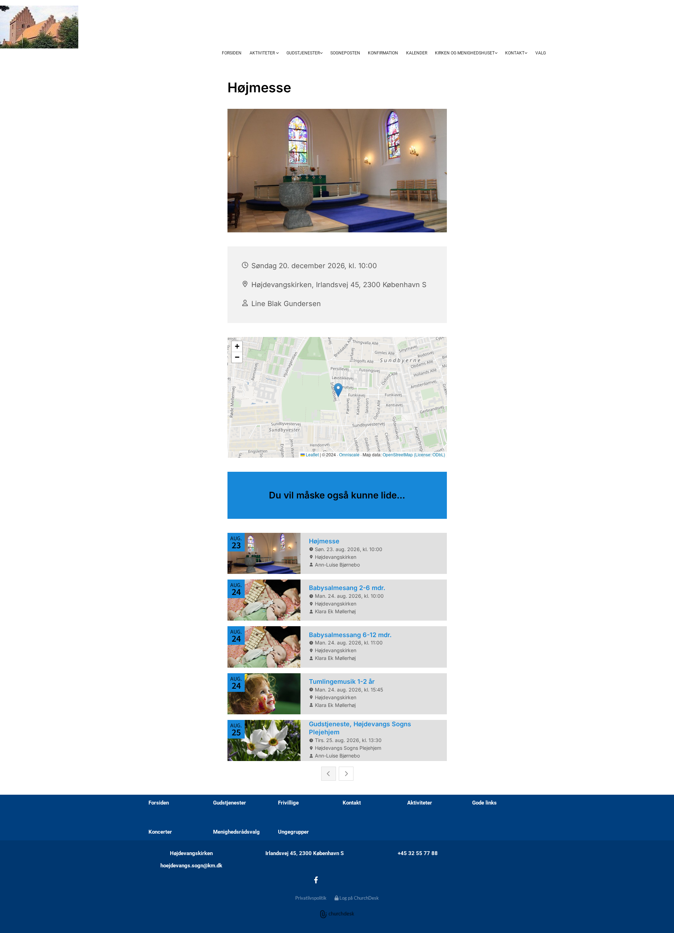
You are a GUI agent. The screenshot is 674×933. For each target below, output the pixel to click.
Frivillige (288, 803)
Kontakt (514, 53)
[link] (263, 53)
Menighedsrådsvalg (236, 832)
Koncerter (160, 832)
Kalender (416, 53)
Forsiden (232, 53)
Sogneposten (345, 53)
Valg (540, 53)
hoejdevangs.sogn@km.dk (191, 865)
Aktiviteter (263, 53)
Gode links (484, 803)
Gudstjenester (303, 53)
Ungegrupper (293, 832)
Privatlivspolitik (310, 898)
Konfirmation (383, 53)
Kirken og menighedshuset (465, 53)
